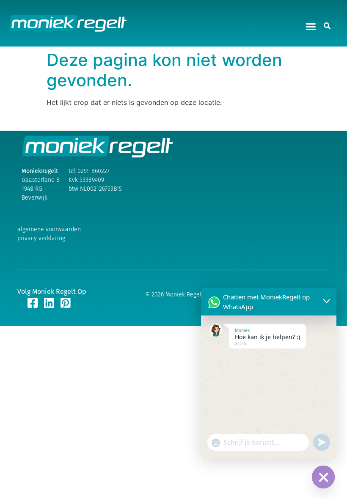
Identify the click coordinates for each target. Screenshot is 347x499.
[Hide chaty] (323, 477)
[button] (311, 27)
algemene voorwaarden (49, 229)
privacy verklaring (41, 238)
